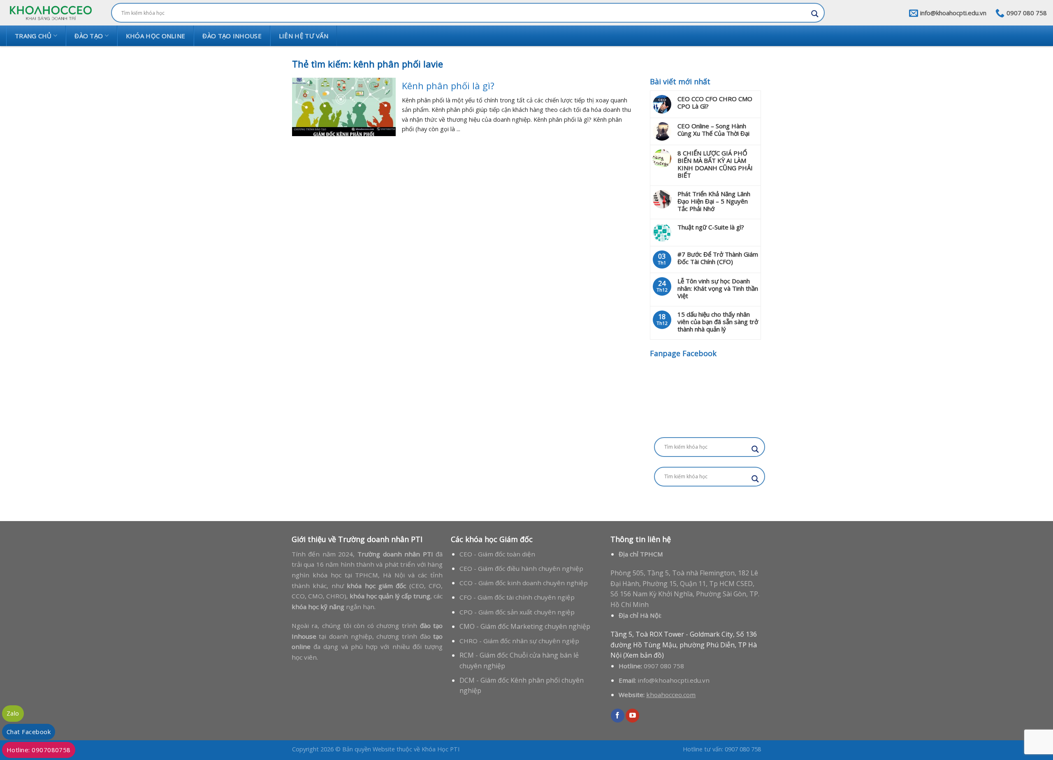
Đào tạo (88, 36)
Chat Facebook (29, 732)
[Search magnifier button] (815, 14)
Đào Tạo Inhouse (232, 36)
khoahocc (660, 694)
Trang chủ (33, 36)
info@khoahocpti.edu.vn (674, 680)
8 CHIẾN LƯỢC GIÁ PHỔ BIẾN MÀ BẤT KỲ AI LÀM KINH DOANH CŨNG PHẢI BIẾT (715, 164)
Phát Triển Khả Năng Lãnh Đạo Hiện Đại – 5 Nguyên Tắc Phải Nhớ (713, 201)
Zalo (13, 713)
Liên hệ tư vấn (303, 36)
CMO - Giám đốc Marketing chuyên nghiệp (524, 626)
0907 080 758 (664, 666)
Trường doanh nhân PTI (380, 539)
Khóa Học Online (156, 36)
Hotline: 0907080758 (39, 750)
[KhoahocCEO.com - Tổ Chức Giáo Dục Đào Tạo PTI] (50, 13)
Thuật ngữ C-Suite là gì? (710, 227)
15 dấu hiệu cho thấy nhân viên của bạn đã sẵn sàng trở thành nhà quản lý (717, 321)
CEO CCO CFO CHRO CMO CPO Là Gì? (714, 102)
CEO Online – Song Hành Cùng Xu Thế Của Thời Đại (713, 129)
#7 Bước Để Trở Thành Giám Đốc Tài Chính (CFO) (717, 257)
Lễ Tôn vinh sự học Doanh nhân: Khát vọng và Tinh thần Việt (717, 288)
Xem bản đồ (643, 655)
